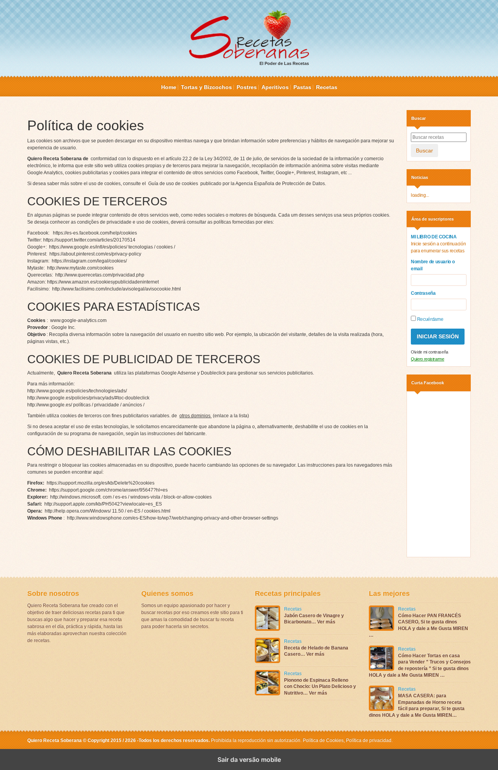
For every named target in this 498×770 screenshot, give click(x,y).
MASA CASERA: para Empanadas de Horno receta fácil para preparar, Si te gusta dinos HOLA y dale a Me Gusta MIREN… (417, 705)
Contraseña (423, 293)
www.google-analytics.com (78, 320)
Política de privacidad (368, 740)
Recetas (326, 87)
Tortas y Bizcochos (206, 87)
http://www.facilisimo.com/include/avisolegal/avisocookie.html (116, 289)
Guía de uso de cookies (173, 183)
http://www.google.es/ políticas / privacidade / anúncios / (85, 405)
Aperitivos (275, 87)
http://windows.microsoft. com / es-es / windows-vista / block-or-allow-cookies (131, 497)
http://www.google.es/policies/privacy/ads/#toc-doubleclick (88, 398)
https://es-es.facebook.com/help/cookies (95, 233)
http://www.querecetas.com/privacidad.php (99, 275)
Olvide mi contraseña (429, 352)
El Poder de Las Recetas (284, 63)
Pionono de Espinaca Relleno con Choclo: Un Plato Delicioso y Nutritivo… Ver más (320, 686)
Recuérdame (429, 319)
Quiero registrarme (427, 359)
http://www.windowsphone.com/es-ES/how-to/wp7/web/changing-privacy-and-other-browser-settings (172, 518)
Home (168, 87)
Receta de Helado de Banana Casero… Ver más (316, 651)
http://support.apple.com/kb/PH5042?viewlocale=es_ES (103, 504)
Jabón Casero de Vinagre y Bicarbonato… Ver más (314, 619)
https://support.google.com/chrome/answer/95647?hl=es (108, 490)
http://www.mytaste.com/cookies (80, 268)
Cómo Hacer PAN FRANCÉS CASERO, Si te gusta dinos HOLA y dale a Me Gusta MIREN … (418, 625)
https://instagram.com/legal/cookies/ (89, 261)
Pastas (302, 87)
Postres (247, 87)
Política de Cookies (323, 740)
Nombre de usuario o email (432, 265)
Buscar (424, 150)
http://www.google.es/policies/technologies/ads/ (77, 391)
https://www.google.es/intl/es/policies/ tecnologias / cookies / (112, 247)
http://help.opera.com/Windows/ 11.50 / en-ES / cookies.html (107, 511)
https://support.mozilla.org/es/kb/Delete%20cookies (100, 483)
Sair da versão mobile (249, 759)
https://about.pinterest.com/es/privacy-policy (95, 254)
